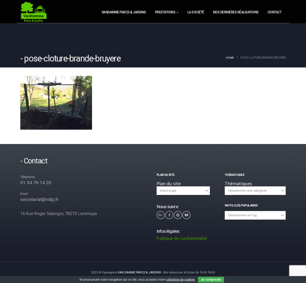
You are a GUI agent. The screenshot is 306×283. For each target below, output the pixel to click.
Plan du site (169, 183)
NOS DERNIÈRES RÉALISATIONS (236, 12)
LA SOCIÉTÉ (195, 12)
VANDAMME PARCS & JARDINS (124, 12)
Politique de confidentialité (182, 238)
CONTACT (275, 12)
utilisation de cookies (180, 279)
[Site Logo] (33, 12)
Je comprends (211, 279)
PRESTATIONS (165, 12)
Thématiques (238, 183)
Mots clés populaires (241, 205)
